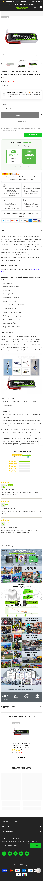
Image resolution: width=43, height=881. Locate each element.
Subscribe (33, 135)
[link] (11, 803)
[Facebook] (4, 853)
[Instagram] (10, 853)
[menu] (2, 8)
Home (3, 13)
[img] (5, 482)
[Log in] (35, 8)
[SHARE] (40, 115)
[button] (36, 55)
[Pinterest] (15, 853)
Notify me (21, 757)
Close (41, 2)
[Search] (8, 8)
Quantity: (4, 105)
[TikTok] (21, 853)
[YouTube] (27, 853)
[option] (21, 36)
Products (10, 13)
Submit (35, 845)
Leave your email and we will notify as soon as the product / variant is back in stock (21, 129)
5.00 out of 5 (26, 455)
